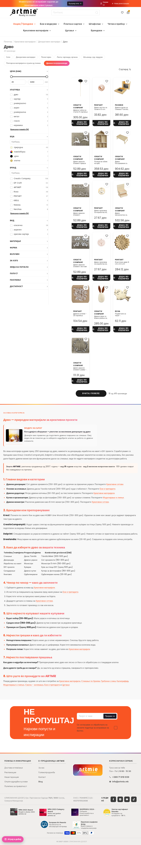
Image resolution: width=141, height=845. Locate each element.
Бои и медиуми (48, 24)
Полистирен (46, 57)
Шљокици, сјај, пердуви (93, 57)
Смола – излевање (34, 684)
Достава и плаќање (13, 768)
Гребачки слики (108, 681)
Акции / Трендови (23, 24)
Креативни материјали (35, 30)
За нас (41, 768)
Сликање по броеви (90, 681)
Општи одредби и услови (16, 781)
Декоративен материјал (49, 41)
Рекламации (10, 772)
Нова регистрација (121, 3)
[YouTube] (127, 799)
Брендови (96, 30)
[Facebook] (113, 799)
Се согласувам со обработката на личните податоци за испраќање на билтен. (93, 727)
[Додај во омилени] (85, 81)
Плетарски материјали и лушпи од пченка (23, 63)
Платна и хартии (73, 24)
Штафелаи (95, 24)
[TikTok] (134, 799)
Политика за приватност (15, 786)
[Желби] (122, 12)
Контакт (42, 777)
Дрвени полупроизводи (56, 63)
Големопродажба (46, 772)
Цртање (69, 30)
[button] (125, 69)
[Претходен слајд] (116, 88)
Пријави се (110, 716)
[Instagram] (120, 799)
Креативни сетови (114, 484)
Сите (8, 57)
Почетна (8, 41)
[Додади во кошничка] (80, 123)
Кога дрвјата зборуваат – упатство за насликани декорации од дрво (57, 431)
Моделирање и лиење (113, 497)
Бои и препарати (107, 488)
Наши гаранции (11, 777)
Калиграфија (122, 681)
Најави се (105, 3)
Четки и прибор (116, 24)
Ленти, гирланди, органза (67, 57)
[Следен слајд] (128, 88)
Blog (40, 781)
